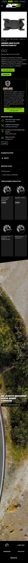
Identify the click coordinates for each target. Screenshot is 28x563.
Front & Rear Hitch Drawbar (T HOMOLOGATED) (5, 238)
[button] (2, 6)
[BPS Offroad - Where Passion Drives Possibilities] (14, 5)
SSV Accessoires (14, 39)
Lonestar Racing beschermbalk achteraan (5, 199)
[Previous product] (5, 51)
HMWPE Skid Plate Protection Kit (19, 237)
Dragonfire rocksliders (20, 197)
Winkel (7, 39)
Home (2, 39)
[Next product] (2, 51)
